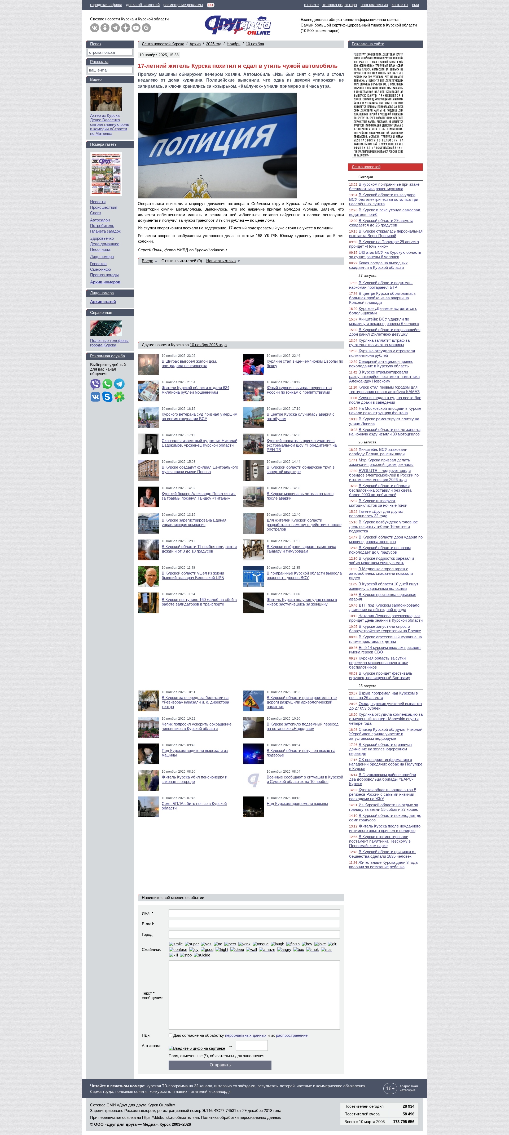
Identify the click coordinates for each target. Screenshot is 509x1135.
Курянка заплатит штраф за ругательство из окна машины (379, 342)
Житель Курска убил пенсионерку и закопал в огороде (194, 779)
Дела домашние (104, 244)
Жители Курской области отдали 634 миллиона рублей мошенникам (195, 389)
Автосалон (100, 220)
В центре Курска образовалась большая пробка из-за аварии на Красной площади (382, 298)
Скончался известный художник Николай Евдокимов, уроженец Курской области (199, 442)
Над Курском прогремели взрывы (297, 803)
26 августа (367, 442)
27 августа (367, 275)
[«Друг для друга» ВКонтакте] (94, 27)
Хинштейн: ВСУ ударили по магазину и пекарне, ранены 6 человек (384, 321)
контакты (400, 4)
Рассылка (99, 61)
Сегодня (365, 177)
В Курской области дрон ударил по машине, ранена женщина (386, 539)
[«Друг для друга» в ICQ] (119, 397)
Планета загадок (105, 231)
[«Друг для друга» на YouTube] (136, 27)
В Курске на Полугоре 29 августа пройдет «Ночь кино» (384, 243)
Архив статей (103, 301)
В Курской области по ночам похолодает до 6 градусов (380, 549)
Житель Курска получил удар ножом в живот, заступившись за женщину (302, 601)
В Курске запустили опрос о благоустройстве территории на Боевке (385, 628)
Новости (98, 201)
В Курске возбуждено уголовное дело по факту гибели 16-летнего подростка (383, 526)
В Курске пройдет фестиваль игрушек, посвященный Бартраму (380, 675)
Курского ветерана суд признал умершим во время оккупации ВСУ (199, 416)
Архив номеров (105, 282)
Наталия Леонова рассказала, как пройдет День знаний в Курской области (386, 617)
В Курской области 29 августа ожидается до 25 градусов (381, 222)
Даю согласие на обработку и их (240, 1035)
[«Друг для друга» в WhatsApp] (107, 384)
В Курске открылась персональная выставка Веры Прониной (386, 233)
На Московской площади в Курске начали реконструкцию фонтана (385, 410)
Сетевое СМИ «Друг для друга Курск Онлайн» (132, 1105)
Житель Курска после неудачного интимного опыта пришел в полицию (384, 828)
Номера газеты (103, 144)
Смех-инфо (100, 269)
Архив (195, 44)
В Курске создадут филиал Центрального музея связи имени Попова (200, 469)
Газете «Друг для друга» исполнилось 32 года (376, 513)
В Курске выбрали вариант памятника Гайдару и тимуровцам (301, 548)
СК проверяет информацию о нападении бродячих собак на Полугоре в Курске (385, 764)
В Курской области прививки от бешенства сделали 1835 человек (382, 853)
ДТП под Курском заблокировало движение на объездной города (384, 607)
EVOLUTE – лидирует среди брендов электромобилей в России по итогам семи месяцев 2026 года (384, 475)
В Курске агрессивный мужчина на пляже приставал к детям (385, 639)
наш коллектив (374, 4)
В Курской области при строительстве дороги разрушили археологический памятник (302, 702)
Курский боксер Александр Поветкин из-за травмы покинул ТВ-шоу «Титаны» (199, 495)
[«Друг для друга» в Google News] (146, 27)
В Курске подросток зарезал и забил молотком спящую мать (381, 560)
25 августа (367, 686)
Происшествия (103, 207)
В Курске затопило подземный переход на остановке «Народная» (303, 726)
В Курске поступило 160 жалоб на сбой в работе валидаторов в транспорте (199, 601)
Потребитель (102, 225)
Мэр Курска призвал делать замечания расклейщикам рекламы (381, 462)
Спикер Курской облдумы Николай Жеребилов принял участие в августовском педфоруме (385, 734)
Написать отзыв (221, 261)
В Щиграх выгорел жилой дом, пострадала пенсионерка (189, 363)
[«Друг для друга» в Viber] (95, 384)
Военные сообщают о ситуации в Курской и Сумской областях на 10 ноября (305, 779)
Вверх (147, 261)
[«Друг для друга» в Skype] (107, 397)
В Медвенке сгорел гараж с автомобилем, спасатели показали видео (381, 573)
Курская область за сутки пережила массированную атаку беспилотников (378, 662)
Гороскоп (98, 263)
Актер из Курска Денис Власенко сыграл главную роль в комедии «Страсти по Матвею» (109, 124)
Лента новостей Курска (163, 44)
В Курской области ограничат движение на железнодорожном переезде (380, 749)
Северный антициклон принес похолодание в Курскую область (381, 363)
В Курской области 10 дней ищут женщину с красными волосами (383, 586)
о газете (311, 4)
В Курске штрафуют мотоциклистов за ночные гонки (378, 503)
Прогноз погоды (104, 275)
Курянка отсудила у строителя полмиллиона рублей (382, 353)
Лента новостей (366, 166)
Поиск (95, 44)
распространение (292, 1035)
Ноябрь (233, 44)
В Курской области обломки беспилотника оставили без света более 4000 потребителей (380, 490)
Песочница (100, 249)
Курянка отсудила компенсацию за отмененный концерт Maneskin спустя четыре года (386, 718)
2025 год (213, 44)
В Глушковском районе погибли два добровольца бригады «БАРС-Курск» (382, 779)
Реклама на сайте (368, 44)
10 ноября (255, 44)
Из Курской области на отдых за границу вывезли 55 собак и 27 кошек (383, 807)
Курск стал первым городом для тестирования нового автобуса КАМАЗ (384, 389)
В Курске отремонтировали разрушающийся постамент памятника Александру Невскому (384, 376)
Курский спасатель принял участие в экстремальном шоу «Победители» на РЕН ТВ (302, 445)
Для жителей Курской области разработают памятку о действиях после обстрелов (304, 524)
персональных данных (245, 1035)
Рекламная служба (107, 356)
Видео (96, 79)
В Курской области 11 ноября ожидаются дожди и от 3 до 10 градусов (199, 548)
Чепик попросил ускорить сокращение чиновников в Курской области (196, 726)
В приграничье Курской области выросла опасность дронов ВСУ (304, 575)
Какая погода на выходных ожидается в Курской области (378, 265)
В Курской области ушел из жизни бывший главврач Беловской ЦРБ (193, 575)
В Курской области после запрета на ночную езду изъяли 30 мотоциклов (384, 431)
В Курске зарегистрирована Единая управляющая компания (194, 522)
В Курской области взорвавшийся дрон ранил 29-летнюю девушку (384, 331)
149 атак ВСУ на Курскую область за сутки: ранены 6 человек (385, 254)
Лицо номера (102, 256)
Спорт (95, 213)
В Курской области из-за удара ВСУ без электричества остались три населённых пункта (383, 199)
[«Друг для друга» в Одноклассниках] (104, 27)
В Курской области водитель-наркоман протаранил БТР (381, 285)
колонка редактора (339, 4)
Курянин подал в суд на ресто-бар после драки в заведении (385, 399)
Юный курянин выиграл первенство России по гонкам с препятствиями (299, 389)
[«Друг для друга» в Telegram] (115, 27)
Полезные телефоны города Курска (109, 342)
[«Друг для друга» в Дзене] (125, 27)
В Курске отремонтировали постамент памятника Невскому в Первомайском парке (380, 841)
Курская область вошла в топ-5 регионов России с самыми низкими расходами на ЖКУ (382, 794)
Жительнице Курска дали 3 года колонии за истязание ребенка (383, 864)
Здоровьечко (102, 238)
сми (415, 4)
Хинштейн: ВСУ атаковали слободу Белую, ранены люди (378, 451)
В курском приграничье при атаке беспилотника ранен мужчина (384, 186)
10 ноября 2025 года (208, 344)
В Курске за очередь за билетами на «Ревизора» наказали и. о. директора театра (195, 702)
